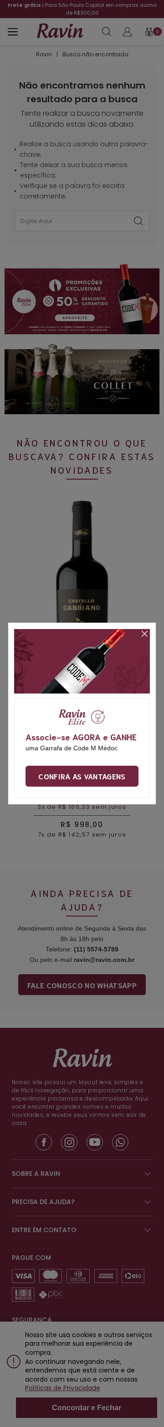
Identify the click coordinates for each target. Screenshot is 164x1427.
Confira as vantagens (81, 776)
